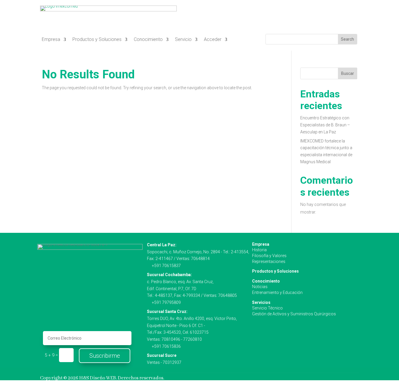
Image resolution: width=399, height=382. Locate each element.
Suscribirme (104, 355)
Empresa (51, 39)
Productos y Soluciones (97, 39)
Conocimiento (148, 39)
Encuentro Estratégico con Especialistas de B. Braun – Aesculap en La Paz (325, 125)
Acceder (212, 39)
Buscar (347, 73)
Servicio (183, 39)
